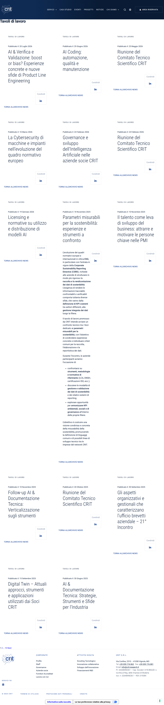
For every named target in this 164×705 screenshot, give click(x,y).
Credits (83, 694)
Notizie (100, 10)
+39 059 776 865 (126, 664)
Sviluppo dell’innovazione (87, 667)
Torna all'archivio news (16, 107)
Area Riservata (150, 10)
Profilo (39, 661)
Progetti (88, 10)
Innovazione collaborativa (88, 664)
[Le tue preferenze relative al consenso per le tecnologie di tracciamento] (160, 700)
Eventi (77, 10)
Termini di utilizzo (29, 694)
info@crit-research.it (130, 667)
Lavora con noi (42, 677)
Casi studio (65, 10)
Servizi (50, 10)
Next (10, 648)
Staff (38, 664)
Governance (41, 667)
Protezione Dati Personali (59, 694)
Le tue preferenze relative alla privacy (92, 702)
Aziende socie (42, 670)
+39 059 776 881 (146, 664)
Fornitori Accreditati (44, 674)
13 (6, 648)
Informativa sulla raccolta (59, 702)
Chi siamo (112, 10)
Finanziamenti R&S (85, 670)
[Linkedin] (41, 100)
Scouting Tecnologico (86, 661)
